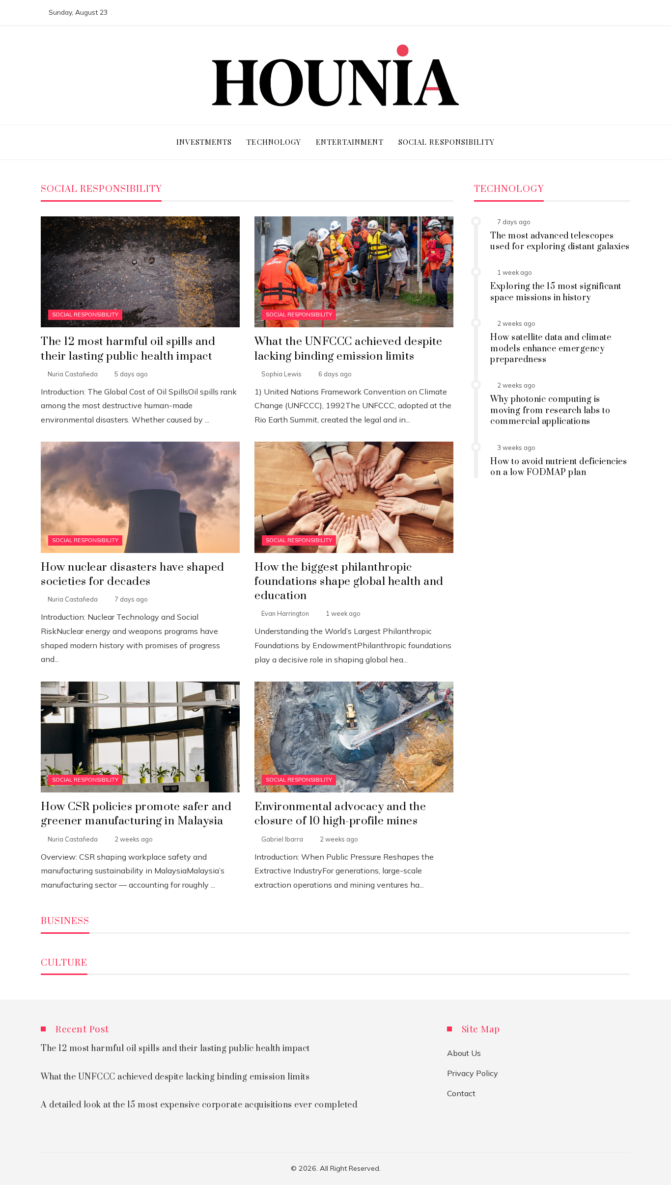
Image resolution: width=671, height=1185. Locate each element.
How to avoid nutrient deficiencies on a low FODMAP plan (558, 467)
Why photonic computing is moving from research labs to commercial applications (550, 410)
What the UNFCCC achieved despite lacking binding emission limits (348, 349)
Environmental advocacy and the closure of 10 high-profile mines (340, 814)
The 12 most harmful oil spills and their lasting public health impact (128, 349)
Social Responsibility (85, 314)
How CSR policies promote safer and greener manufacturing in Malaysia (136, 814)
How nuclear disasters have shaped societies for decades (132, 574)
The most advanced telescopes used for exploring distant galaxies (560, 241)
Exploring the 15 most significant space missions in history (555, 292)
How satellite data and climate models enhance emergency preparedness (550, 348)
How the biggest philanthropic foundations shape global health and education (349, 581)
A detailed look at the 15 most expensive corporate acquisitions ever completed (199, 1105)
